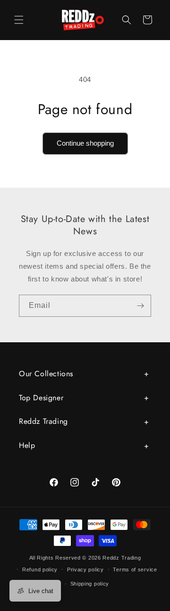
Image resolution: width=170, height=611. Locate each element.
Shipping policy (90, 583)
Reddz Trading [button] (43, 421)
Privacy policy (85, 569)
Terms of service (135, 569)
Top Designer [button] (41, 397)
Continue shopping (85, 143)
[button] (18, 19)
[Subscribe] (140, 306)
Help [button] (27, 445)
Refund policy (40, 569)
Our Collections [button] (46, 373)
